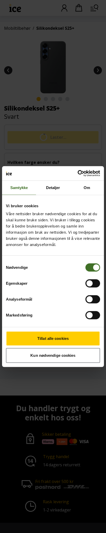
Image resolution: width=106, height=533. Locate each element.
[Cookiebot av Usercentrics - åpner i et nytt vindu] (77, 173)
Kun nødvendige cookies (52, 355)
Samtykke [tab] (19, 187)
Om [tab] (87, 187)
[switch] (92, 283)
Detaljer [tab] (53, 187)
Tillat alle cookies (53, 338)
